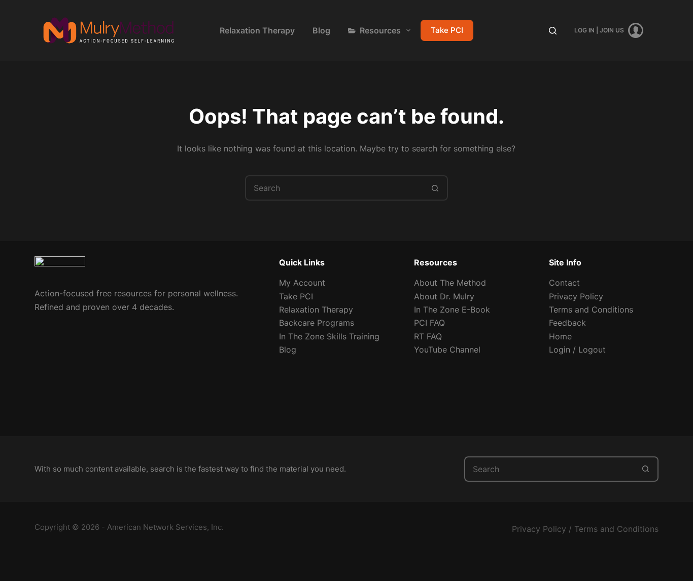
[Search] (553, 30)
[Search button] (435, 188)
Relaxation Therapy (257, 30)
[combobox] (335, 188)
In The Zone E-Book (452, 309)
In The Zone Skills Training (329, 336)
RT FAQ (428, 336)
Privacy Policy (576, 296)
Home (560, 336)
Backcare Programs (316, 323)
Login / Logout (577, 349)
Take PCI (447, 30)
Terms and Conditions (591, 309)
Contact (564, 283)
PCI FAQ (429, 323)
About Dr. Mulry (444, 296)
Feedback (567, 323)
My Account (302, 283)
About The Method (450, 283)
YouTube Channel (447, 349)
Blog (321, 30)
